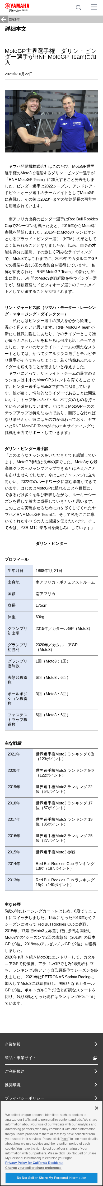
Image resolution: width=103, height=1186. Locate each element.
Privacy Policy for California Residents (34, 1163)
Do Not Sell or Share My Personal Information (51, 1178)
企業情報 (13, 1044)
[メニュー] (94, 6)
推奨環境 (13, 1085)
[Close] (96, 1108)
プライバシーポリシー (24, 1098)
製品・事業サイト (20, 1057)
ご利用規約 (15, 1071)
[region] (51, 1143)
